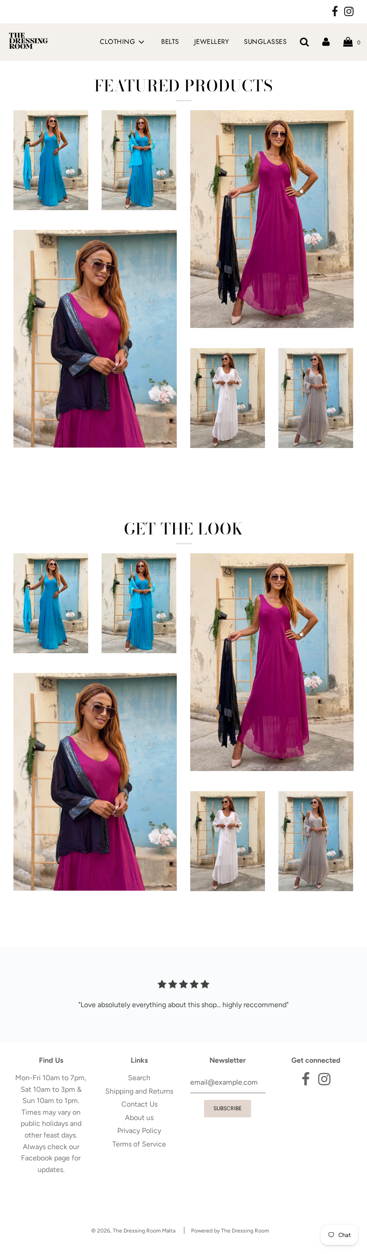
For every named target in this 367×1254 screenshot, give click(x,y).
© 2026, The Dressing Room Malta (133, 1231)
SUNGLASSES (265, 42)
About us (139, 1117)
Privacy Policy (139, 1130)
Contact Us (139, 1104)
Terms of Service (139, 1144)
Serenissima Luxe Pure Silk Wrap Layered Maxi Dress (228, 474)
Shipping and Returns (139, 1091)
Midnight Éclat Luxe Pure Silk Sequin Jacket (95, 462)
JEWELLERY (211, 42)
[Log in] (326, 42)
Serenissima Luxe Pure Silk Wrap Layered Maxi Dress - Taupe (316, 474)
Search (139, 1077)
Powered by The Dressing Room (230, 1231)
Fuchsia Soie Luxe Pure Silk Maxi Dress (271, 342)
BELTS (170, 42)
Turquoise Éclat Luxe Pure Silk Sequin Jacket (139, 236)
